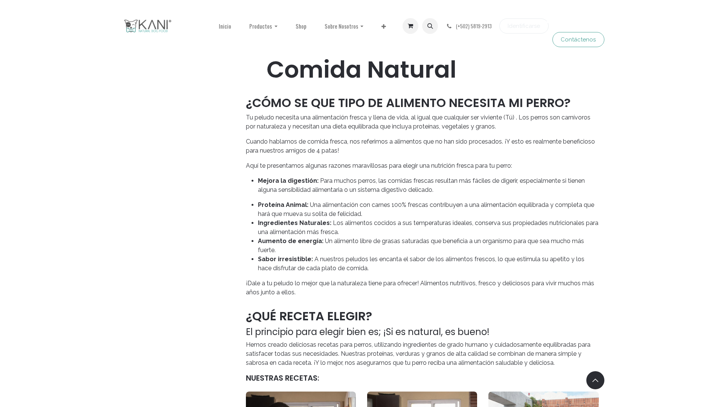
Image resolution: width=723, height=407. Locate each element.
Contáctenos (578, 39)
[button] (430, 26)
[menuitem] (225, 26)
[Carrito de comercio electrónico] (410, 26)
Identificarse (524, 26)
